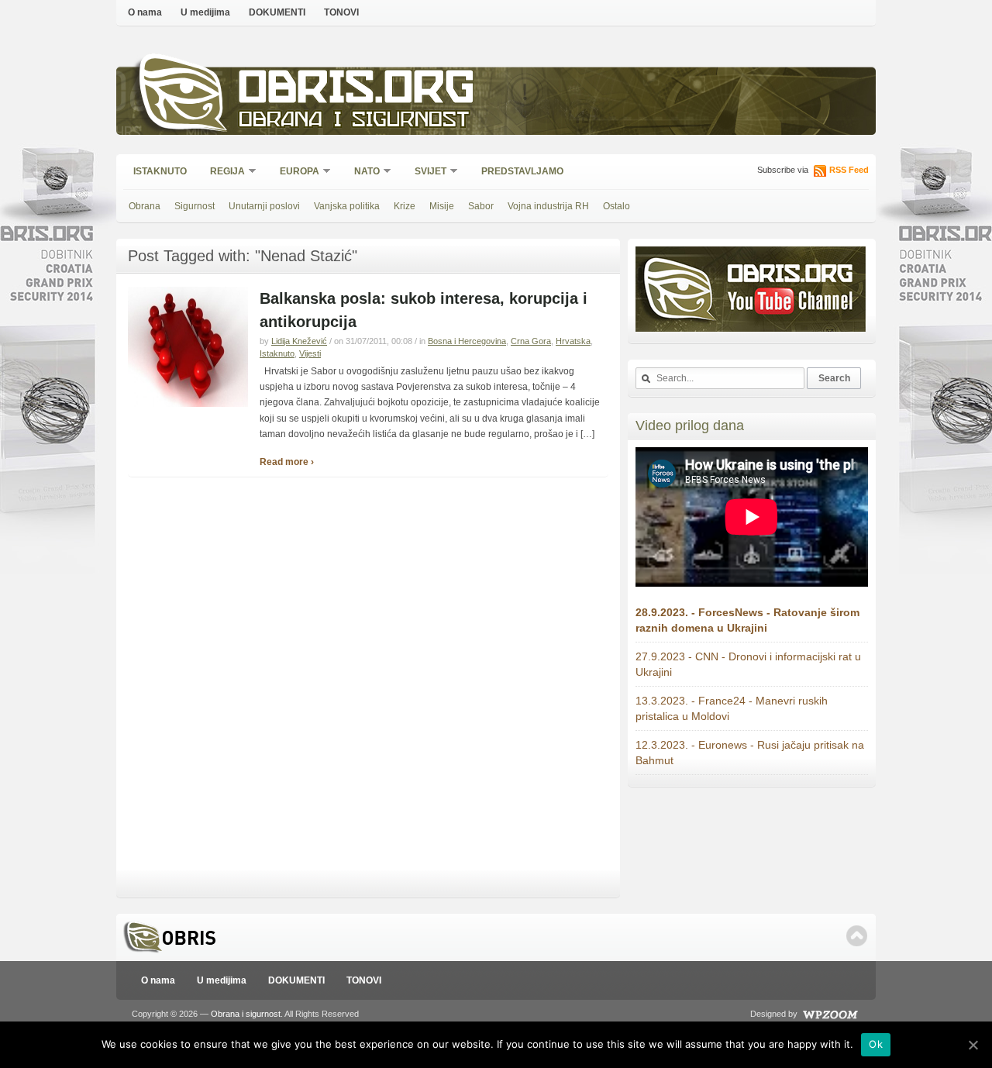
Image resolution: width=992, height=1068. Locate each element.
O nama (145, 12)
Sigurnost (194, 206)
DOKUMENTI (277, 12)
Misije (441, 206)
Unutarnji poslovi (264, 206)
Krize (404, 206)
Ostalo (616, 206)
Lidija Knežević (299, 341)
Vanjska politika (347, 206)
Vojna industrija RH (548, 206)
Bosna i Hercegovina (467, 341)
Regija (222, 172)
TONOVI (341, 12)
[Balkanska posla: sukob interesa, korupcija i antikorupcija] (188, 403)
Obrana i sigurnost (354, 121)
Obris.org (357, 91)
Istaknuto (160, 171)
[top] (856, 935)
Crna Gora (531, 341)
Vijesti (310, 353)
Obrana (144, 206)
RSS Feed (849, 169)
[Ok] (972, 1044)
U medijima (205, 12)
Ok (876, 1044)
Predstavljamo (522, 171)
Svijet (425, 172)
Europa (294, 172)
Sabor (481, 206)
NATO (362, 172)
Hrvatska (573, 341)
